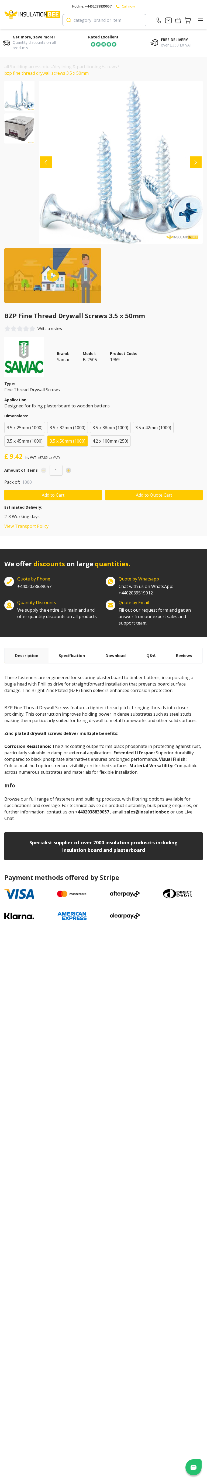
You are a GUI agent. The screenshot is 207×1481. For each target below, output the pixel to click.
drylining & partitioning (77, 67)
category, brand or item (97, 20)
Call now (128, 6)
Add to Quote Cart (154, 495)
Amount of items (21, 470)
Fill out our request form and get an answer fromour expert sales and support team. (155, 616)
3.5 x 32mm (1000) (67, 428)
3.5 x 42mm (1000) (153, 428)
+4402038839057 (34, 586)
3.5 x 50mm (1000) (67, 441)
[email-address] (168, 20)
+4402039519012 (146, 589)
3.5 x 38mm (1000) (110, 428)
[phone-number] (159, 20)
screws (110, 67)
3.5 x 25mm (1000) (25, 428)
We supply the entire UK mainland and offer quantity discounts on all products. (57, 613)
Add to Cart (53, 495)
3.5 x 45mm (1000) (25, 441)
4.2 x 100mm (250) (110, 441)
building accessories (31, 67)
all (6, 67)
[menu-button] (200, 20)
